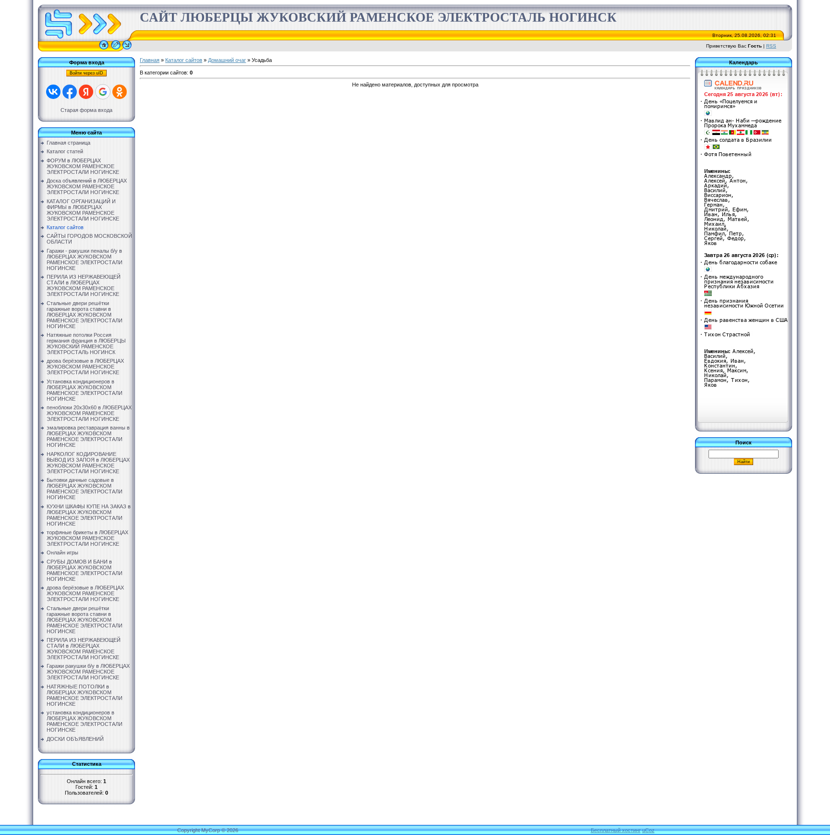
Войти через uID (86, 73)
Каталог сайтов (183, 60)
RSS (771, 46)
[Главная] (104, 49)
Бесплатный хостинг (616, 830)
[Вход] (127, 49)
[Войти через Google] (102, 91)
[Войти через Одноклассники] (119, 92)
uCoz (648, 830)
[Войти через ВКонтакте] (53, 92)
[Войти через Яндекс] (86, 92)
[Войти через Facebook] (69, 92)
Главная (149, 60)
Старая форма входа (86, 110)
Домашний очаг (227, 60)
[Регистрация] (116, 49)
